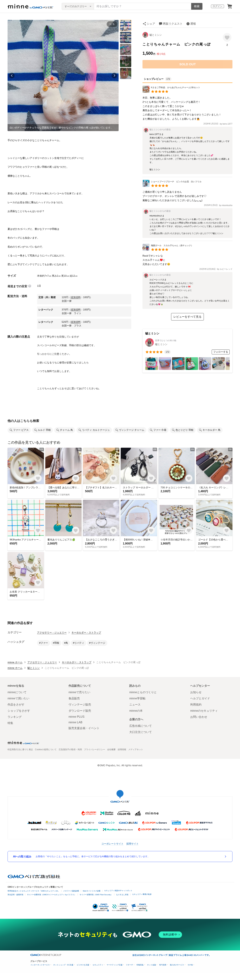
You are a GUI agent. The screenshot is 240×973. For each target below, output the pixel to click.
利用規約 (196, 704)
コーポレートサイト (112, 843)
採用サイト (132, 843)
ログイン (217, 6)
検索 (197, 6)
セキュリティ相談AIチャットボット (118, 891)
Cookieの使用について (46, 749)
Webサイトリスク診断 (91, 891)
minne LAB (75, 722)
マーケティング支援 (114, 965)
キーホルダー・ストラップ (86, 632)
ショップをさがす (19, 710)
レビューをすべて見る (187, 316)
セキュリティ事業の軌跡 (141, 894)
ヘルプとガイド (200, 698)
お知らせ (196, 692)
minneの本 (136, 710)
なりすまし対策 (122, 895)
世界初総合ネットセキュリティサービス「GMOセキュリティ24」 (34, 891)
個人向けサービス (177, 965)
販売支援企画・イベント (84, 728)
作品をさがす (16, 704)
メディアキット (135, 749)
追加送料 (76, 297)
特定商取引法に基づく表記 (20, 749)
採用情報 (122, 749)
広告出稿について (140, 725)
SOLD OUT (187, 64)
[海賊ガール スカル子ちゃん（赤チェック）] (167, 249)
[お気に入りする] (227, 37)
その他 (190, 965)
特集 (10, 723)
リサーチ (129, 965)
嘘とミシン (156, 34)
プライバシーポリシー (94, 749)
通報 (193, 23)
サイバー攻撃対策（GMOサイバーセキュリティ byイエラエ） (51, 895)
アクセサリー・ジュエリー (52, 632)
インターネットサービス (40, 965)
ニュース (135, 704)
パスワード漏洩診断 (71, 891)
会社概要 (111, 749)
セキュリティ (98, 965)
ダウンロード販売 (80, 710)
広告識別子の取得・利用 (70, 749)
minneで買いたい (18, 698)
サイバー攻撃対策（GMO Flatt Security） (96, 895)
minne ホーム (15, 662)
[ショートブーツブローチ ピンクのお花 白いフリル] (172, 185)
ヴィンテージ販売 (80, 704)
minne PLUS (77, 716)
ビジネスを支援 (83, 965)
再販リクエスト (173, 23)
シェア (151, 23)
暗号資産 (162, 965)
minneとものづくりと (143, 692)
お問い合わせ (198, 716)
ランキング (15, 716)
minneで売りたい (79, 692)
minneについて (17, 692)
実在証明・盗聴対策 (15, 895)
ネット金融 (151, 965)
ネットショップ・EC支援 (63, 965)
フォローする (220, 351)
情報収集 (140, 965)
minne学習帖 (137, 698)
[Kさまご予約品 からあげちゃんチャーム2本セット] (171, 91)
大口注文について (140, 731)
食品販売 (74, 698)
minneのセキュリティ (204, 710)
